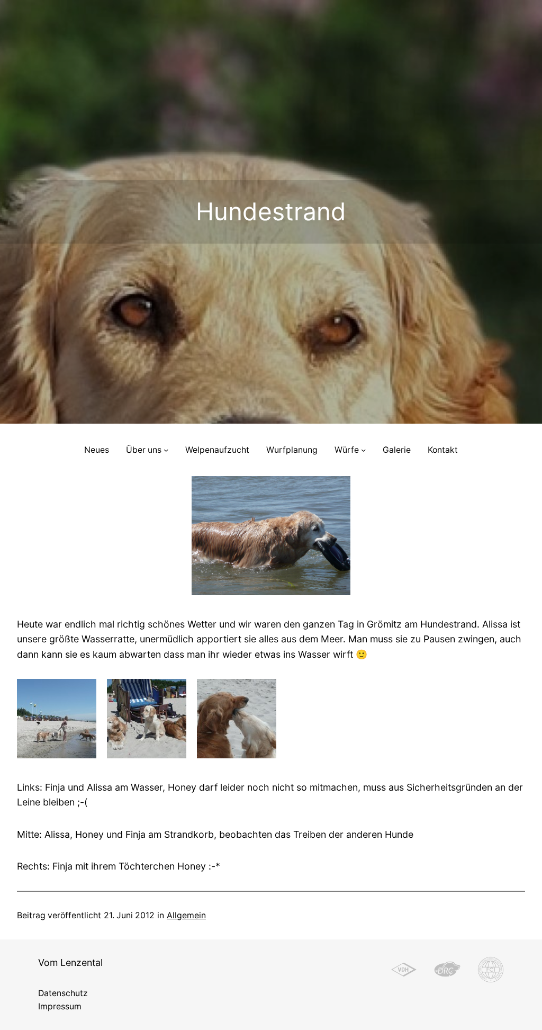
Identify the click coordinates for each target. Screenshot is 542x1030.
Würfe (347, 450)
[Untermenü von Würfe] (363, 449)
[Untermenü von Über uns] (166, 449)
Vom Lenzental (70, 962)
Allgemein (186, 915)
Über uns (143, 450)
